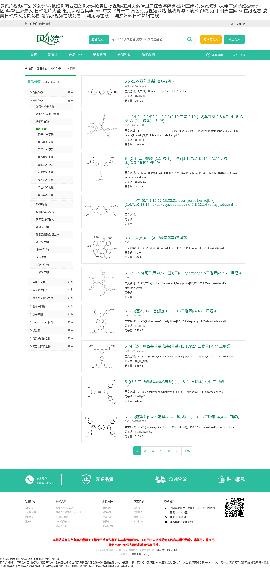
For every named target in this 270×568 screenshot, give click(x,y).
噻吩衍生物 (42, 242)
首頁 (33, 55)
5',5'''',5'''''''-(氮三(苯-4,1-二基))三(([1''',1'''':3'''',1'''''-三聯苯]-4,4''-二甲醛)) (183, 273)
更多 (70, 92)
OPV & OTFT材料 (43, 322)
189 (187, 450)
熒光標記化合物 (42, 338)
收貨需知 (106, 517)
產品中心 (75, 55)
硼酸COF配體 (46, 164)
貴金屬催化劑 (40, 290)
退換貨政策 (108, 526)
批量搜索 (234, 39)
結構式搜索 (211, 39)
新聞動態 (124, 55)
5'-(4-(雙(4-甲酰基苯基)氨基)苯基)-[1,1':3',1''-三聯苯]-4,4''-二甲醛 (177, 346)
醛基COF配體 (46, 142)
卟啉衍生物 (42, 227)
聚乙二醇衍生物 (42, 346)
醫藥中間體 (39, 306)
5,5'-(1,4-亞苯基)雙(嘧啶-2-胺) (149, 81)
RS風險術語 (62, 517)
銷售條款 (29, 517)
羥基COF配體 (46, 179)
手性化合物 (39, 282)
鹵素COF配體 (46, 172)
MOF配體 (41, 204)
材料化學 (56, 68)
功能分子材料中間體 (47, 113)
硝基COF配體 (46, 187)
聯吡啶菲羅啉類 (45, 211)
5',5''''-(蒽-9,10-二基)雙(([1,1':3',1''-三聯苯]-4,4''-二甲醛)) (170, 311)
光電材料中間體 (45, 106)
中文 (230, 23)
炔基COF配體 (46, 157)
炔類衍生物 (42, 121)
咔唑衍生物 (42, 249)
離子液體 (38, 314)
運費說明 (106, 512)
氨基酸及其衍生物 (43, 298)
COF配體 (41, 128)
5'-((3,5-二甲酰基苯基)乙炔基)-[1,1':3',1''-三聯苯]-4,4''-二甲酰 (174, 382)
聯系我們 (148, 55)
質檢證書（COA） (65, 508)
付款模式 (29, 521)
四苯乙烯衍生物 (45, 219)
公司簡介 (138, 508)
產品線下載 (61, 526)
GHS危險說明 (63, 521)
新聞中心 (138, 517)
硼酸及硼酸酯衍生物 (47, 234)
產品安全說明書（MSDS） (69, 512)
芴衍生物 (41, 257)
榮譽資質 (99, 55)
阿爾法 (53, 55)
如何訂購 (29, 508)
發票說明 (106, 521)
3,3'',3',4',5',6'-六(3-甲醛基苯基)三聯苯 (156, 238)
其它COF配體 (46, 194)
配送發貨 (106, 508)
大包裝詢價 (30, 512)
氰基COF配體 (46, 134)
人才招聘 (138, 521)
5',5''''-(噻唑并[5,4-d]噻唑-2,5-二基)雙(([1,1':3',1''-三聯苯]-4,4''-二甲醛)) (182, 417)
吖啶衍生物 (42, 264)
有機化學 (38, 92)
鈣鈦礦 (36, 330)
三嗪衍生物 (42, 272)
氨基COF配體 (46, 149)
